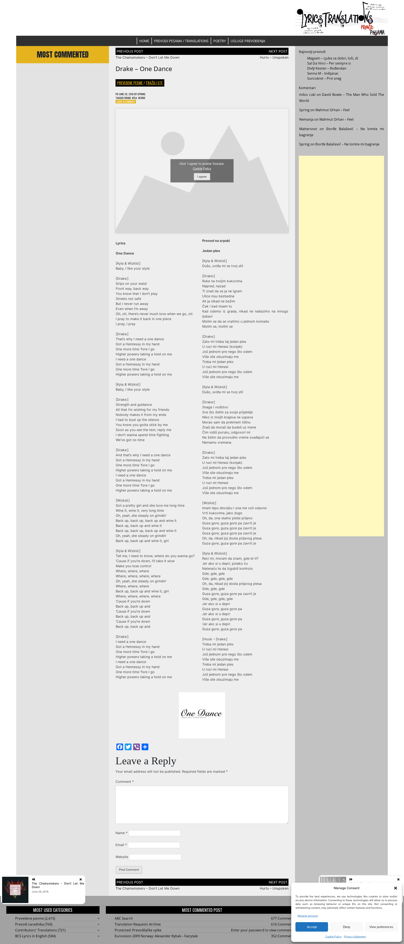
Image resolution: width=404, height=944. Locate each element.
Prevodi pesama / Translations (181, 41)
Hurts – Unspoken (274, 57)
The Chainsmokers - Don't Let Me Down (58, 885)
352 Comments (283, 936)
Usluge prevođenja (248, 41)
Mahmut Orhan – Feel (332, 110)
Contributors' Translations (36, 930)
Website (122, 857)
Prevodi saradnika (29, 924)
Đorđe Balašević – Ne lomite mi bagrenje (347, 144)
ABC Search (124, 918)
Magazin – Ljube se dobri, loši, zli (332, 58)
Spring (141, 94)
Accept (312, 927)
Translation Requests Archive (138, 924)
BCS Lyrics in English (31, 936)
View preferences (381, 927)
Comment (125, 781)
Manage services (308, 915)
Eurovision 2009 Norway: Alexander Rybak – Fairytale (156, 936)
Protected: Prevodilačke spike (138, 930)
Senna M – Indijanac (323, 73)
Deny (346, 927)
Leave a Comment (126, 101)
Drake (127, 98)
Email (121, 845)
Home (144, 41)
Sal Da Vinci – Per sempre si (329, 63)
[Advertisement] (341, 346)
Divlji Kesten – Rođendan (326, 68)
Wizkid (141, 98)
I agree (202, 176)
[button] (395, 888)
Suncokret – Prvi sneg (324, 78)
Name (122, 833)
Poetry (219, 41)
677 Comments (283, 918)
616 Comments (283, 924)
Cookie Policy (333, 936)
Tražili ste (154, 83)
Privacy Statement (355, 936)
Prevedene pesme (130, 83)
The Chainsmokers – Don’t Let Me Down (147, 57)
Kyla (134, 98)
